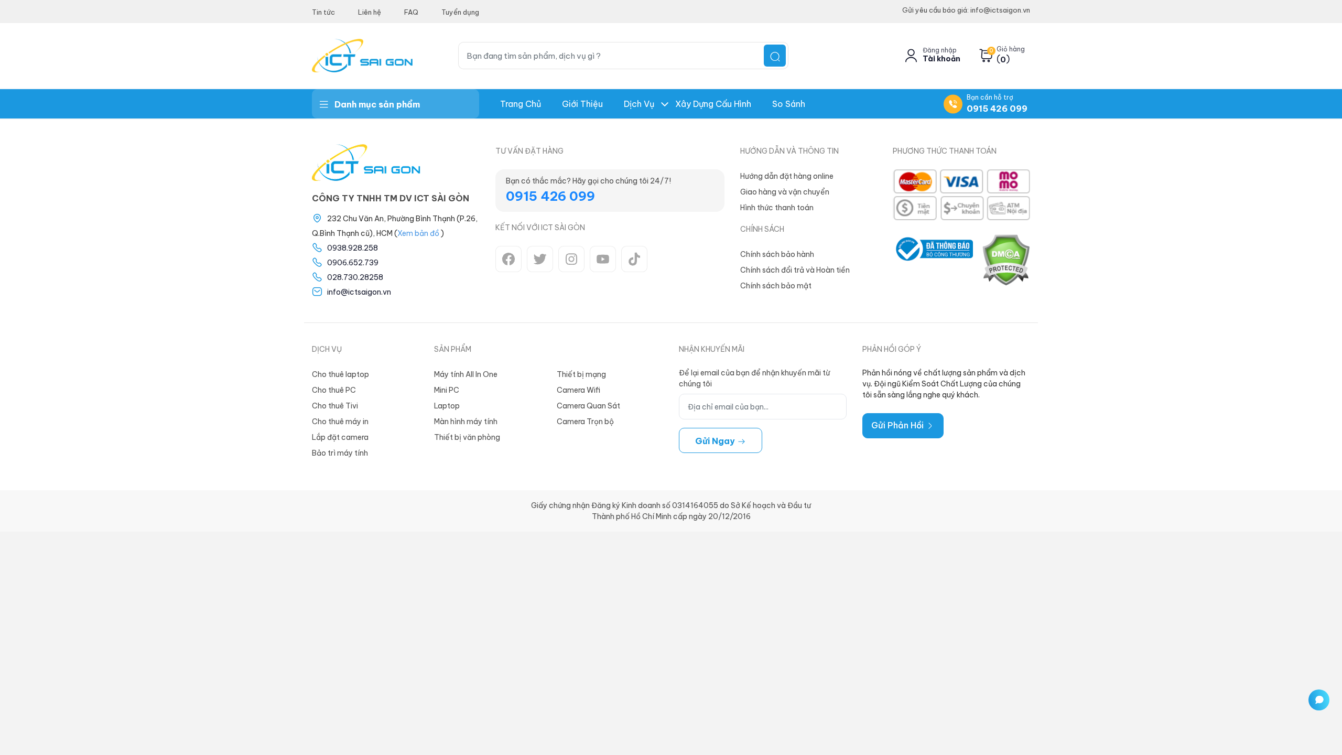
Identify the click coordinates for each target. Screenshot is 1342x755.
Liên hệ (369, 12)
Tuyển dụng (460, 12)
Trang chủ (520, 104)
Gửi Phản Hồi (898, 425)
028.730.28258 (355, 277)
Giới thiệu (582, 104)
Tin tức (323, 12)
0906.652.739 (352, 262)
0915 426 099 (997, 108)
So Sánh (788, 104)
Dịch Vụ (639, 104)
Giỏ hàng (1011, 49)
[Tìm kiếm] (775, 56)
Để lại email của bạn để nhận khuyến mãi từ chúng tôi (754, 378)
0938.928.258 (352, 248)
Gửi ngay (716, 441)
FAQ (411, 12)
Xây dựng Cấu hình (713, 104)
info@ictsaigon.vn (359, 292)
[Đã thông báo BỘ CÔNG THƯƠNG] (933, 259)
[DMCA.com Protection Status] (1005, 259)
